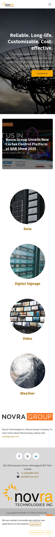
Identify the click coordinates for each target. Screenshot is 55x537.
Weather (27, 393)
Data (28, 228)
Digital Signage (27, 283)
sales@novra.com (29, 476)
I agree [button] (48, 532)
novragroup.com (10, 436)
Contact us (42, 73)
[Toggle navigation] (50, 4)
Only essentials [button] (36, 532)
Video (27, 338)
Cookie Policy (35, 524)
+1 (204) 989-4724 (29, 473)
